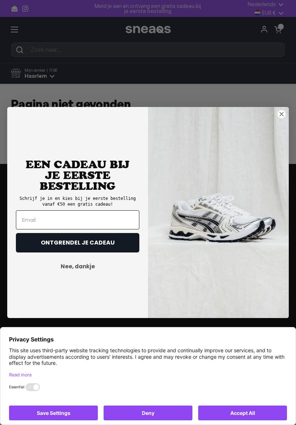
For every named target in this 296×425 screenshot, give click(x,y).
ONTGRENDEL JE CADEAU (78, 242)
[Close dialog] (281, 114)
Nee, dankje (78, 266)
